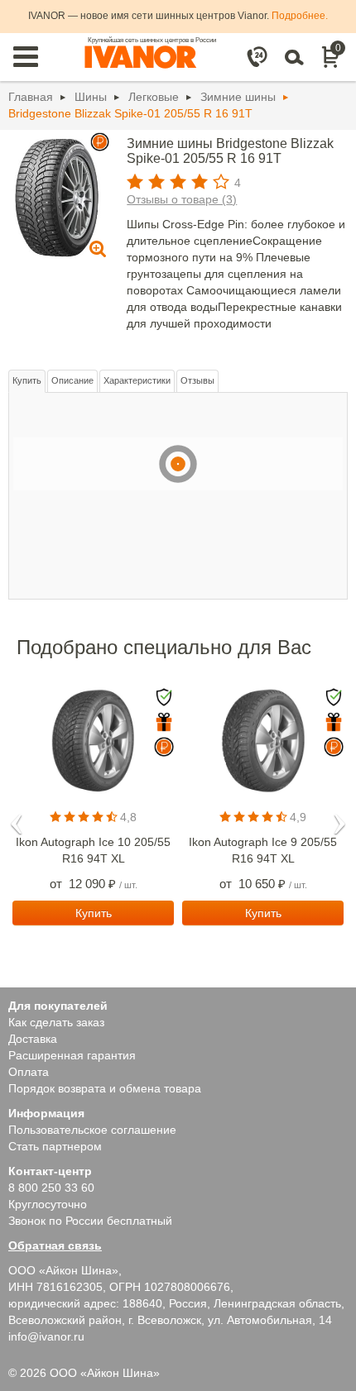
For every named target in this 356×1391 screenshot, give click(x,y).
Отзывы (197, 380)
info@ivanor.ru (46, 1336)
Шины (91, 96)
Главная (30, 96)
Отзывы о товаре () (182, 199)
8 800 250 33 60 (51, 1187)
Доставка (32, 1038)
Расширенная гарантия (72, 1055)
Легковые (153, 96)
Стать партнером (55, 1146)
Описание (72, 380)
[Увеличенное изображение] (56, 195)
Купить (26, 380)
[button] (16, 819)
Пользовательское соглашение (92, 1129)
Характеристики (137, 380)
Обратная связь (55, 1245)
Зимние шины (238, 96)
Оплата (28, 1071)
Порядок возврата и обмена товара (104, 1088)
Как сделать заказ (56, 1022)
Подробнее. (300, 16)
